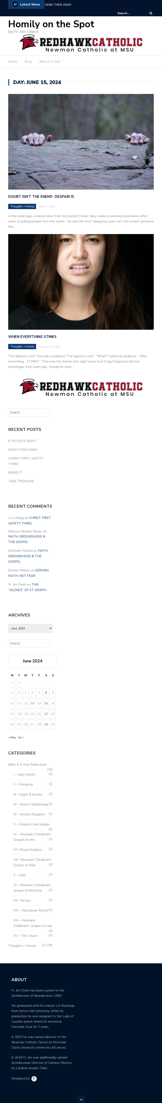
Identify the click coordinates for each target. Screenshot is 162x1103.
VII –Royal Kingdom (28, 850)
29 (46, 724)
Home (12, 61)
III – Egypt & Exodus (28, 794)
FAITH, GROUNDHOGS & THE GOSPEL (28, 556)
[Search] (151, 13)
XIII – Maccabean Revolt (31, 910)
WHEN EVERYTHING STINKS (32, 336)
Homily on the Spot (51, 24)
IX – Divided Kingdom (29, 814)
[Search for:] (130, 13)
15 (46, 703)
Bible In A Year (49, 61)
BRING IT (15, 472)
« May (12, 737)
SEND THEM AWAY (58, 5)
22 (46, 714)
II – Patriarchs (23, 784)
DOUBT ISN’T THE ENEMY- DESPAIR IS (41, 196)
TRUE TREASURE (21, 481)
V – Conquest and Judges (32, 824)
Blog (28, 61)
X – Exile (20, 875)
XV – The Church (26, 936)
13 (32, 703)
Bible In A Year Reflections (27, 764)
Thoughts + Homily (22, 206)
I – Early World (24, 774)
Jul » (21, 737)
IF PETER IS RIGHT (22, 441)
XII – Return (22, 900)
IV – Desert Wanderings (31, 804)
